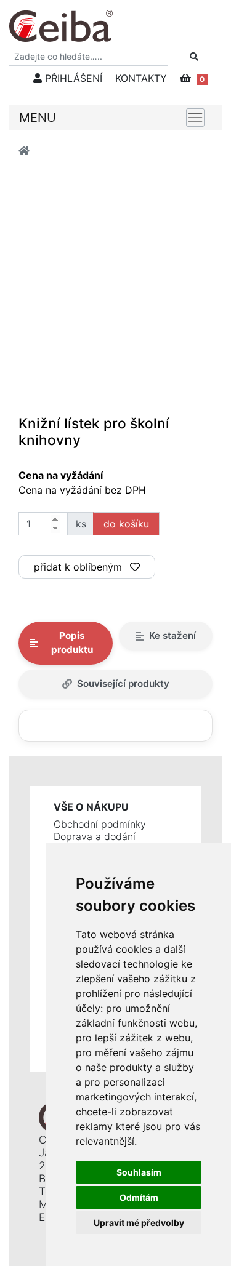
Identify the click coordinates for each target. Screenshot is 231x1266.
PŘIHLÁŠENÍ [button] (72, 78)
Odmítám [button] (139, 1197)
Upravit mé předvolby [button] (139, 1222)
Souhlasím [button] (138, 1172)
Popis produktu (72, 642)
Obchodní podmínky (100, 824)
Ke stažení (172, 635)
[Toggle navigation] (195, 117)
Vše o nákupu (91, 807)
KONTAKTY (141, 78)
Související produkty (123, 683)
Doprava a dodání (95, 836)
